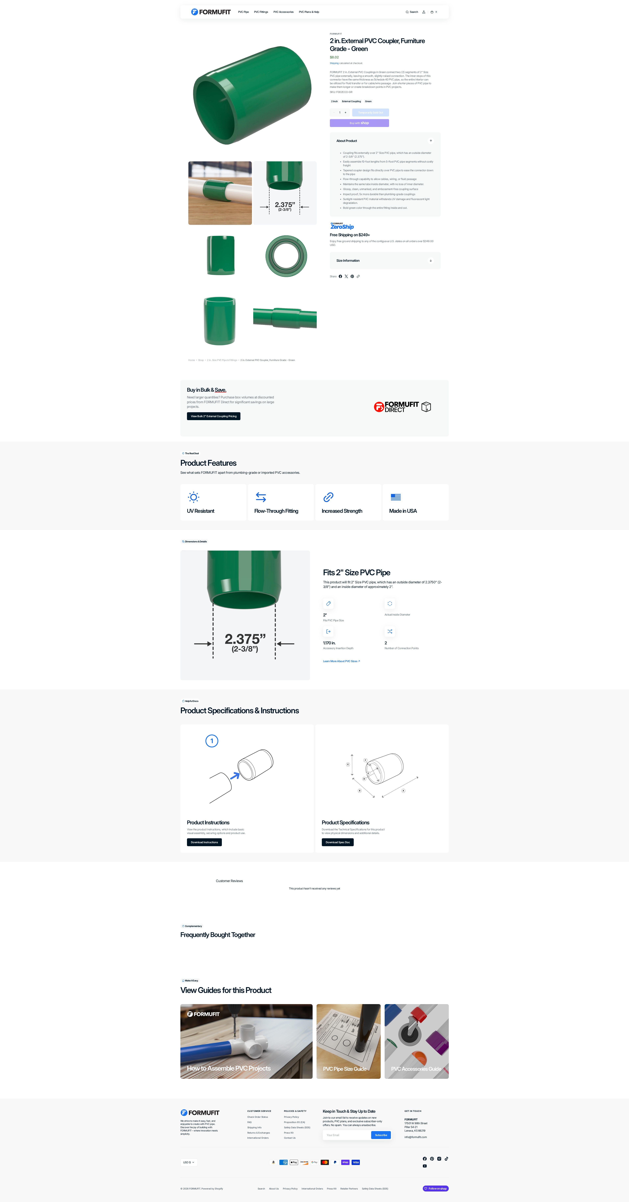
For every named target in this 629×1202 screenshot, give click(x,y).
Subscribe (381, 1135)
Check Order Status (257, 1116)
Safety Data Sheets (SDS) (297, 1127)
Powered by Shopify (212, 1188)
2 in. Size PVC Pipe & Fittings (222, 360)
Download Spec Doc (338, 842)
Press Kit (289, 1132)
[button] (412, 12)
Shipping (334, 63)
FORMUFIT (194, 1188)
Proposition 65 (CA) (294, 1122)
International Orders (258, 1137)
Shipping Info (254, 1127)
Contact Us (290, 1137)
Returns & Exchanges (258, 1132)
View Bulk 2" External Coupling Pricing (214, 416)
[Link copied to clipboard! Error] (358, 276)
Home (191, 360)
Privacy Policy (291, 1116)
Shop (201, 360)
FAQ (249, 1122)
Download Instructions (204, 842)
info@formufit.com (416, 1137)
